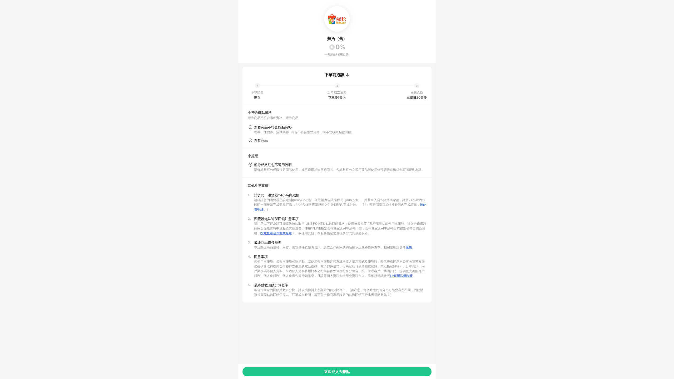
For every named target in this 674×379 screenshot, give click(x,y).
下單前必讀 (334, 74)
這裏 (409, 247)
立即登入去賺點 (337, 371)
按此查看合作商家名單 (276, 233)
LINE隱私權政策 (401, 276)
